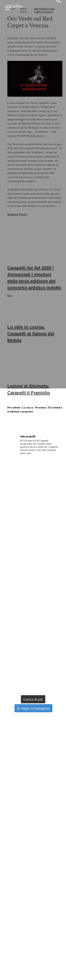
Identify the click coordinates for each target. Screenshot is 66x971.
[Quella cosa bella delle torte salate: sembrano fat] (33, 561)
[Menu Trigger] (8, 8)
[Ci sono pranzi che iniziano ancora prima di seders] (33, 590)
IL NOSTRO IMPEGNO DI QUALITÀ (28, 797)
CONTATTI (15, 887)
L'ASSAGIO (16, 826)
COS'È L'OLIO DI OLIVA (22, 823)
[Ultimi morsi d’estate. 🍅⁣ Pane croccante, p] (33, 473)
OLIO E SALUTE (18, 830)
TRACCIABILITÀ (19, 804)
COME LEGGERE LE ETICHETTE (27, 873)
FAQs (12, 884)
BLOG (13, 851)
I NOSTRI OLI (17, 775)
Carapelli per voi (22, 864)
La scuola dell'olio (24, 813)
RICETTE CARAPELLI (22, 855)
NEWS (13, 848)
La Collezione (20, 769)
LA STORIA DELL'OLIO (22, 819)
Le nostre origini (22, 788)
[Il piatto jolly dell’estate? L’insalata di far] (33, 619)
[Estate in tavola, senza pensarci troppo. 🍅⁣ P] (33, 502)
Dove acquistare (22, 892)
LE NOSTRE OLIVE (20, 779)
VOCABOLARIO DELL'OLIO (25, 833)
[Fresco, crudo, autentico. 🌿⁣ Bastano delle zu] (33, 678)
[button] (59, 2)
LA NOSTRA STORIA (21, 794)
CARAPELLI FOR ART (21, 869)
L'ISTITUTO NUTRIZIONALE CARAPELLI (32, 801)
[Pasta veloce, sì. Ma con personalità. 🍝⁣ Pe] (33, 531)
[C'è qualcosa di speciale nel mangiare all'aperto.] (33, 649)
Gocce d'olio (19, 842)
